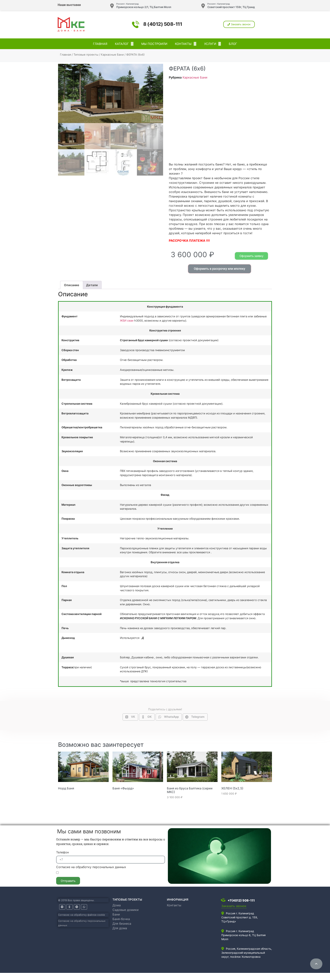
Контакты (183, 44)
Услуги (210, 44)
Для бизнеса (121, 923)
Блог (233, 44)
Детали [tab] (92, 285)
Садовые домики (125, 910)
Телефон (62, 852)
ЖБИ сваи (126, 320)
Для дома (119, 928)
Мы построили (154, 44)
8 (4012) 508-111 (162, 24)
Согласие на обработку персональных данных (91, 867)
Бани (116, 914)
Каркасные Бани (112, 54)
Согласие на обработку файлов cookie (81, 914)
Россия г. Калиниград (127, 3)
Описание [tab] (71, 285)
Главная (100, 44)
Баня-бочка (121, 919)
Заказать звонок (233, 906)
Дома (116, 905)
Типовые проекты (86, 54)
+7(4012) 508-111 (241, 900)
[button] (239, 24)
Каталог (122, 44)
